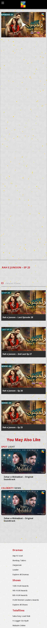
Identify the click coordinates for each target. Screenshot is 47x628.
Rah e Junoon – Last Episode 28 (18, 317)
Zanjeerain (17, 565)
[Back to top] (39, 622)
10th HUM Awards (21, 586)
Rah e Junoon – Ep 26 (13, 390)
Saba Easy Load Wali (21, 616)
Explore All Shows (20, 604)
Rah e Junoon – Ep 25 (13, 427)
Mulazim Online (19, 625)
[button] (2, 465)
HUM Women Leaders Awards (26, 600)
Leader (16, 569)
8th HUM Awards (20, 595)
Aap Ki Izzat (18, 555)
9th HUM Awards (20, 590)
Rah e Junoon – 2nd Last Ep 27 (17, 354)
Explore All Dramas (21, 574)
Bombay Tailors (19, 560)
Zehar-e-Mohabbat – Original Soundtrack (18, 478)
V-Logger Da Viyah (21, 620)
